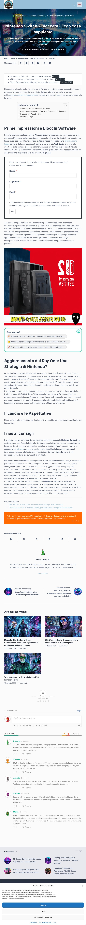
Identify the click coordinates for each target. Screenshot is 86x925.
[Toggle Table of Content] (63, 105)
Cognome (14, 181)
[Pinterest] (36, 539)
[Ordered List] (27, 725)
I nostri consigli (26, 117)
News (51, 16)
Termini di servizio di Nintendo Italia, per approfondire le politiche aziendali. (41, 507)
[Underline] (20, 725)
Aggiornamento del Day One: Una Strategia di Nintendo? (43, 111)
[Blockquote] (33, 725)
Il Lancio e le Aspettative (30, 114)
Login (79, 711)
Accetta (43, 905)
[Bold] (14, 725)
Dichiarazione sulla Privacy (48, 922)
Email (12, 192)
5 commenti (69, 16)
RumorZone (58, 16)
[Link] (39, 725)
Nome (12, 171)
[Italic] (17, 725)
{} (42, 725)
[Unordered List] (30, 725)
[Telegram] (44, 63)
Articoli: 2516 (43, 573)
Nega (43, 911)
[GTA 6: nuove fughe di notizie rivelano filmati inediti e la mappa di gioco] (63, 626)
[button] (83, 886)
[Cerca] (73, 5)
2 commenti (22, 648)
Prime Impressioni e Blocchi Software (35, 108)
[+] (45, 725)
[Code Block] (36, 725)
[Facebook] (20, 63)
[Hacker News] (38, 63)
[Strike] (24, 725)
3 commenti (63, 646)
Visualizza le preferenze (43, 917)
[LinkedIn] (32, 63)
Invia (12, 211)
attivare (20, 449)
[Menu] (79, 4)
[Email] (75, 539)
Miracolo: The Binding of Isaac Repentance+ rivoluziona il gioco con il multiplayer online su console (21, 642)
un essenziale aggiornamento (26, 95)
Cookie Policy (34, 922)
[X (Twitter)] (26, 63)
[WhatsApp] (50, 63)
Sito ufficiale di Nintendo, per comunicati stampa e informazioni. (36, 505)
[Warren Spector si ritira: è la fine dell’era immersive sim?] (22, 663)
